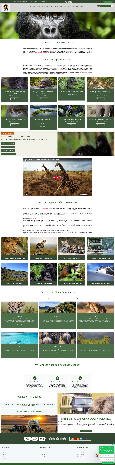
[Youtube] (71, 2)
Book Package (15, 98)
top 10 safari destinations (45, 208)
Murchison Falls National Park (100, 258)
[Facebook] (66, 2)
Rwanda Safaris (44, 6)
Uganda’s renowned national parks (40, 52)
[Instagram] (69, 2)
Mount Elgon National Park (14, 283)
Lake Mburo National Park (72, 258)
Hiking (68, 6)
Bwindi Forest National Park (43, 283)
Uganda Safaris (36, 6)
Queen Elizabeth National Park (15, 258)
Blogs (74, 6)
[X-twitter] (61, 438)
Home (31, 6)
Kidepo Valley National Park (43, 258)
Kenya (62, 221)
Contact (81, 6)
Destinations (62, 6)
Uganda (50, 48)
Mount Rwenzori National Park (100, 283)
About (77, 6)
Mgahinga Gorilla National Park (72, 283)
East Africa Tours (52, 6)
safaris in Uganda (86, 72)
